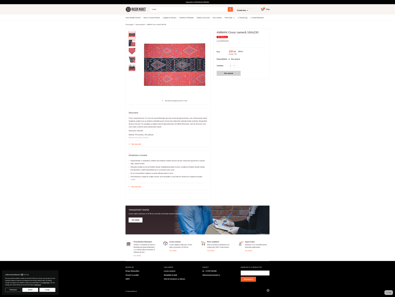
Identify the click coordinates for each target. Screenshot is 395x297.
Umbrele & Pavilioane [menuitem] (186, 18)
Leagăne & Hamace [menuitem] (169, 18)
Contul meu (241, 10)
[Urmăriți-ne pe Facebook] (268, 290)
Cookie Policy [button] (46, 282)
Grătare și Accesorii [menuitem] (203, 18)
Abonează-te (248, 279)
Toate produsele (140, 24)
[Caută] (230, 9)
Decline (30, 290)
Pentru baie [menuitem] (228, 18)
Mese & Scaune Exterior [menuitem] (152, 18)
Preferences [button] (37, 285)
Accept (47, 290)
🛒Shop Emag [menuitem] (242, 18)
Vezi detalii (137, 255)
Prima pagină (129, 24)
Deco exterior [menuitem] (217, 18)
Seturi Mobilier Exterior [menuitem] (133, 18)
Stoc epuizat (228, 73)
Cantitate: (220, 65)
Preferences (13, 290)
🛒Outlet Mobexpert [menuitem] (257, 18)
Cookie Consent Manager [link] (12, 274)
